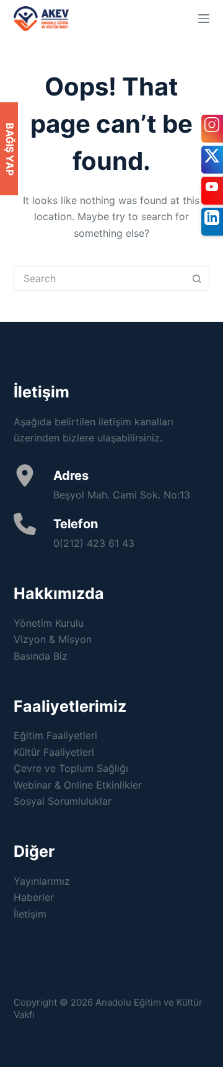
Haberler (34, 897)
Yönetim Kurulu (49, 623)
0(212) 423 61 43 (93, 543)
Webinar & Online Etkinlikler (78, 785)
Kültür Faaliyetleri (54, 752)
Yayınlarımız (42, 881)
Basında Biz (41, 656)
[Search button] (196, 278)
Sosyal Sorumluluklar (63, 801)
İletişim (30, 914)
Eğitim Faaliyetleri (55, 735)
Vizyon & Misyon (53, 639)
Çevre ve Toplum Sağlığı (71, 768)
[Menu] (203, 18)
